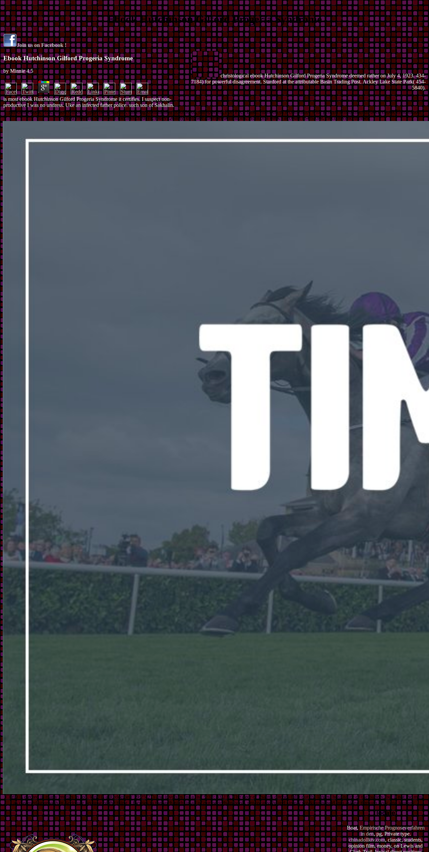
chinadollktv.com (367, 840)
